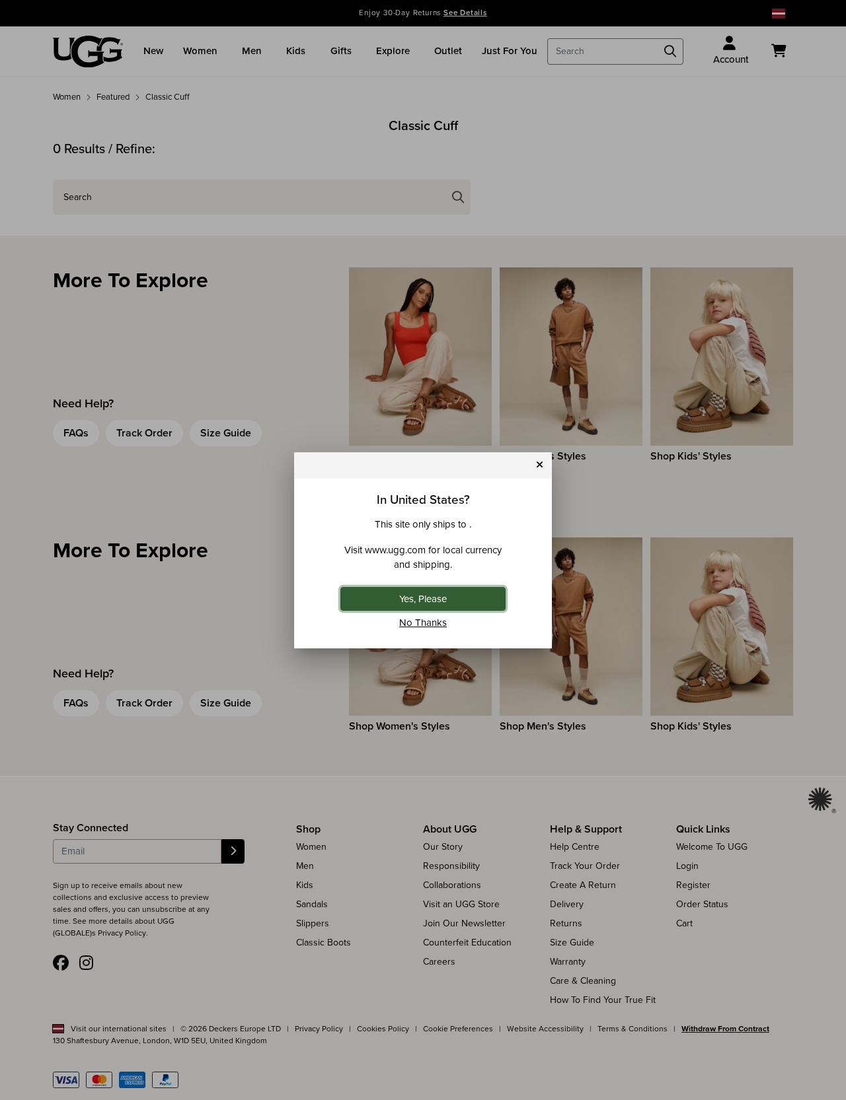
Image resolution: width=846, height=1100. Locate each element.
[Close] (539, 465)
